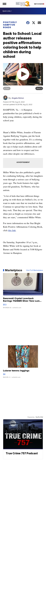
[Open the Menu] (4, 4)
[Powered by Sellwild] (39, 417)
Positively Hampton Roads (10, 25)
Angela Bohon (18, 98)
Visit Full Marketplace (34, 270)
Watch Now (38, 4)
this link (12, 230)
